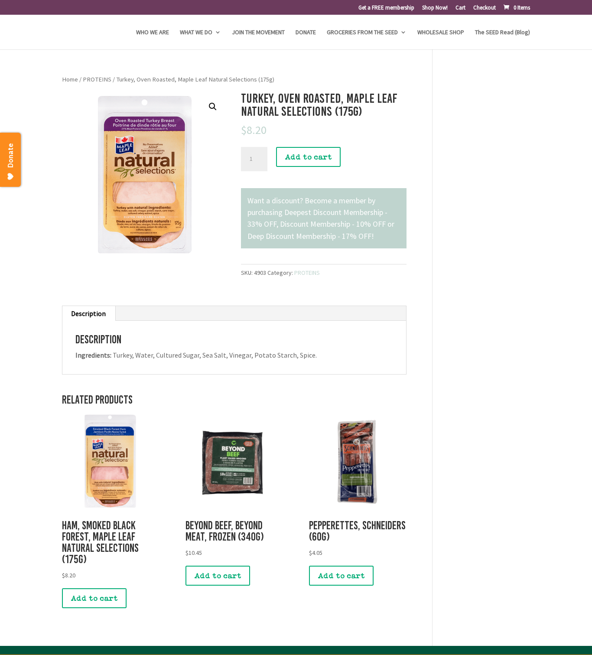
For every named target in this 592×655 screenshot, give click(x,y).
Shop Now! (435, 8)
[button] (213, 106)
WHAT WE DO (196, 32)
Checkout (484, 8)
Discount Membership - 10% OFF (333, 224)
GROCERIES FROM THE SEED (362, 32)
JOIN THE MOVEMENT (258, 32)
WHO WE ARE (152, 32)
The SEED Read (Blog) (502, 32)
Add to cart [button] (94, 598)
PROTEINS (97, 79)
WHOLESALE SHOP (440, 32)
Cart (460, 8)
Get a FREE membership (386, 8)
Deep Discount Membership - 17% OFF (309, 236)
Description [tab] (88, 313)
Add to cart (308, 157)
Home (70, 79)
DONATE (306, 32)
